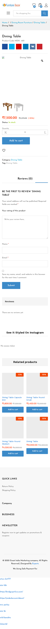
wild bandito (5, 618)
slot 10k (3, 585)
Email (5, 258)
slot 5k (3, 611)
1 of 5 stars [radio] (29, 211)
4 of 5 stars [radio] (40, 211)
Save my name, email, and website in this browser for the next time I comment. (23, 276)
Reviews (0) (25, 178)
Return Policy (8, 486)
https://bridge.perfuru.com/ (11, 592)
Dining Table (16, 160)
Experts (35, 564)
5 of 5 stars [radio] (43, 211)
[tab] (25, 180)
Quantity (5, 128)
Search (44, 13)
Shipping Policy (9, 490)
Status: (5, 122)
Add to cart (16, 141)
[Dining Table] (5, 46)
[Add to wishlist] (4, 150)
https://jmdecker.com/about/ (12, 598)
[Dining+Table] (12, 46)
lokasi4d (3, 624)
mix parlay (4, 605)
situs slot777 (5, 579)
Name (5, 244)
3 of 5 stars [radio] (36, 211)
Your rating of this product (13, 211)
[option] (24, 78)
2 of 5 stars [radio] (33, 211)
